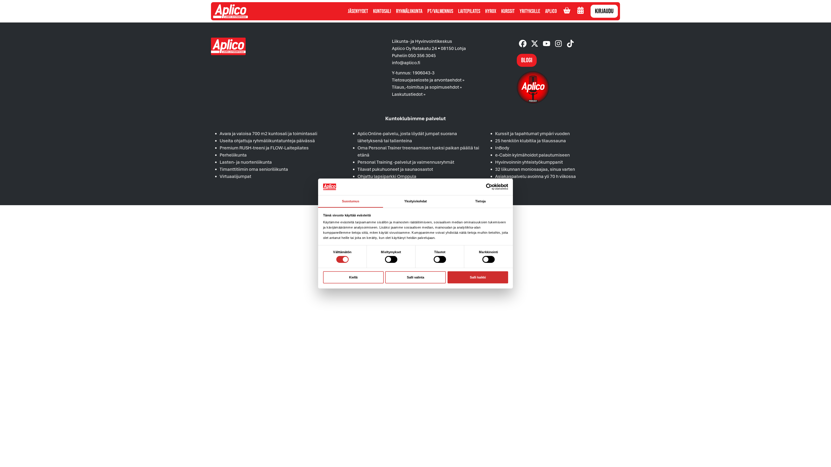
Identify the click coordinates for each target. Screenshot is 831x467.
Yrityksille (530, 11)
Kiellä (353, 277)
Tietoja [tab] (480, 201)
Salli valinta (415, 277)
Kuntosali (382, 11)
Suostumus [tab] (350, 201)
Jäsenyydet (358, 11)
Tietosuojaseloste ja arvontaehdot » (428, 80)
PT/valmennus (440, 11)
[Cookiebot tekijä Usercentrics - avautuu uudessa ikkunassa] (489, 187)
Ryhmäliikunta (409, 11)
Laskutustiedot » (408, 94)
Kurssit (508, 11)
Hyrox (490, 11)
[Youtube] (546, 44)
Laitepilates (469, 11)
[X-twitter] (535, 44)
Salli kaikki (478, 277)
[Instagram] (558, 44)
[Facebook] (523, 44)
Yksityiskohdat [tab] (415, 201)
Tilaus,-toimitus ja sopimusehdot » (427, 87)
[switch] (391, 259)
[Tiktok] (570, 44)
